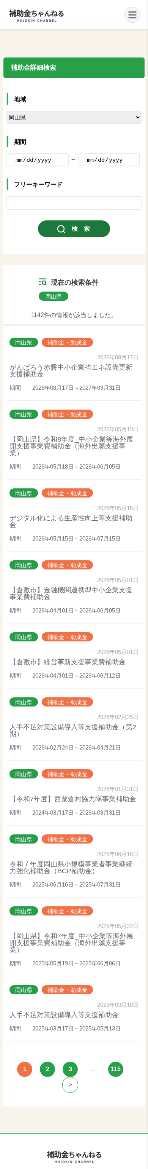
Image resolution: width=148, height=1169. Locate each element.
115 (116, 1069)
